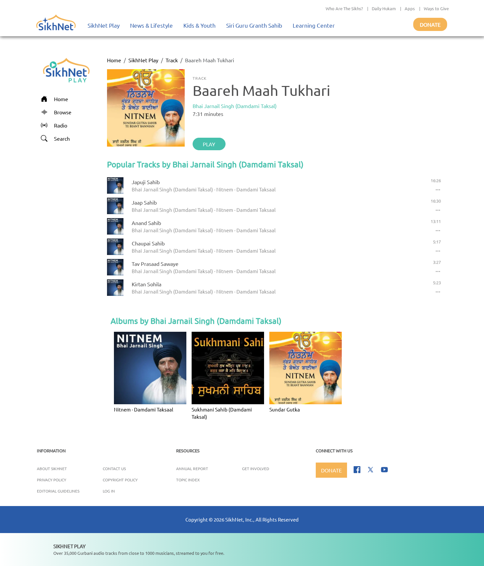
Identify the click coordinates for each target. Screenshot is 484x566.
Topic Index (188, 479)
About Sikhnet (52, 468)
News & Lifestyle (151, 25)
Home (114, 60)
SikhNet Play (104, 25)
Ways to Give (436, 8)
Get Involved (255, 468)
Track (172, 60)
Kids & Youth (199, 25)
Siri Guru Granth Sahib (254, 25)
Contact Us (114, 468)
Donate (430, 24)
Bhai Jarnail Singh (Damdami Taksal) (235, 105)
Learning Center (314, 25)
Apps (410, 8)
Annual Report (192, 468)
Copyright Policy (120, 479)
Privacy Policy (51, 479)
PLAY (209, 144)
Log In (109, 491)
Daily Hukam (384, 8)
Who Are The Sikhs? (344, 8)
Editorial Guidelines (58, 491)
